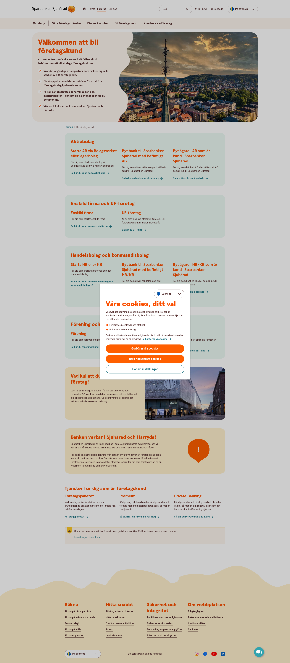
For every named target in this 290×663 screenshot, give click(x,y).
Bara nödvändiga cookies (145, 359)
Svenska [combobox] (166, 293)
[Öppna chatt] (259, 652)
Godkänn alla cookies (145, 349)
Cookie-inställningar (145, 369)
